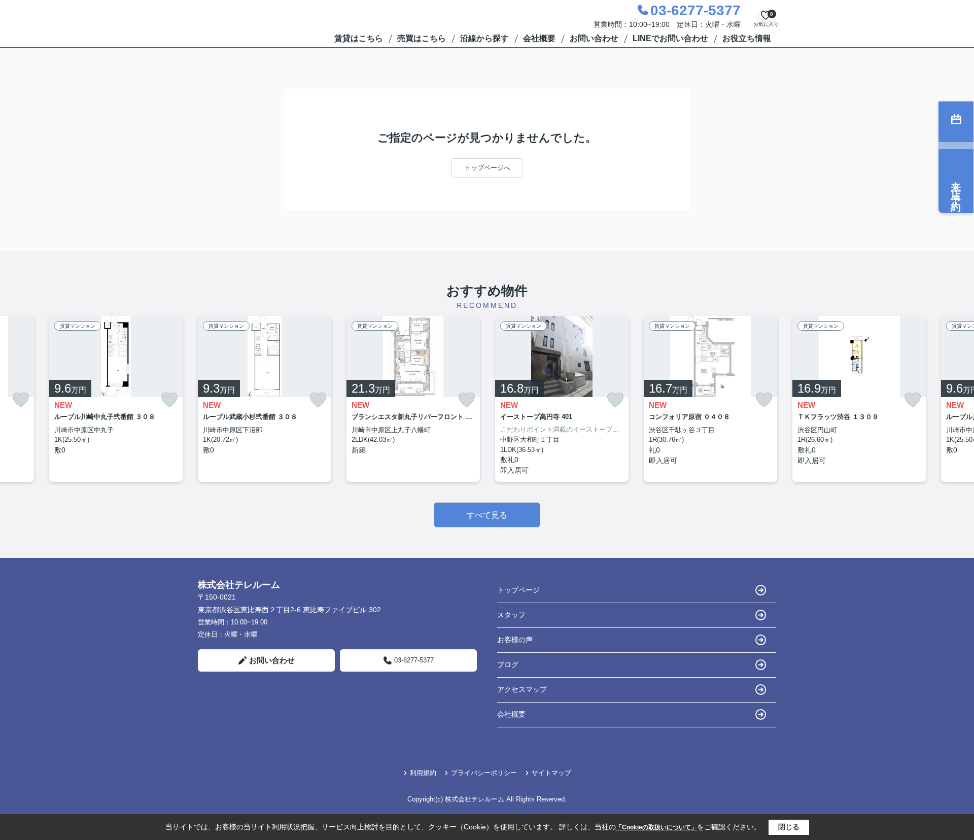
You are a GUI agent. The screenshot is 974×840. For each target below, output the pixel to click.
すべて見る (487, 515)
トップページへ (487, 167)
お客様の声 (515, 640)
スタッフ (511, 615)
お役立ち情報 (746, 38)
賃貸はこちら (358, 38)
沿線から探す (484, 38)
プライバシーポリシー (484, 773)
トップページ (518, 590)
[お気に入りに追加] (21, 400)
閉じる (788, 827)
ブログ (507, 664)
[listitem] (264, 399)
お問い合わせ (594, 38)
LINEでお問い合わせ (670, 38)
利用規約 (423, 773)
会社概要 (539, 38)
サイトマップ (551, 773)
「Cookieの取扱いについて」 (656, 827)
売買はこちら (421, 38)
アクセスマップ (522, 689)
